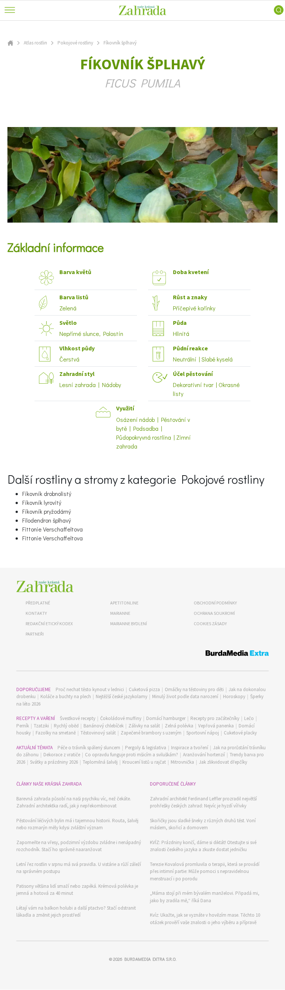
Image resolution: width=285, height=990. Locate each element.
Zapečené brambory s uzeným (151, 733)
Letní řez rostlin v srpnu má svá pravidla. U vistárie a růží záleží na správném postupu (78, 868)
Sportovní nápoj (202, 733)
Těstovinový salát (98, 733)
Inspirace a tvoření (189, 747)
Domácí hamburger (166, 718)
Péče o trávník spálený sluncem (89, 747)
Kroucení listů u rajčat (144, 762)
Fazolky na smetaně (56, 733)
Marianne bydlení (128, 623)
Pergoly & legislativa (145, 747)
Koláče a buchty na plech (65, 696)
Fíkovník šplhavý (120, 43)
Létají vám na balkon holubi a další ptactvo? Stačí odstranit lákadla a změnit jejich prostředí (76, 912)
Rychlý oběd (66, 726)
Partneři (35, 634)
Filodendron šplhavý (46, 520)
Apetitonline (124, 603)
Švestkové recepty (77, 718)
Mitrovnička (182, 762)
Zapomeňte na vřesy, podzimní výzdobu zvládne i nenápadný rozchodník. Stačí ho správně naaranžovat (78, 846)
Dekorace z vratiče (61, 754)
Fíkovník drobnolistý (46, 493)
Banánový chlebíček (103, 726)
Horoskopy (234, 696)
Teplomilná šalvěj (100, 762)
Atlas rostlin (35, 43)
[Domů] (44, 586)
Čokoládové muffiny (120, 718)
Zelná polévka (179, 726)
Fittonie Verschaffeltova (52, 529)
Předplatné (38, 603)
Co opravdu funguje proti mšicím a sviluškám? (131, 754)
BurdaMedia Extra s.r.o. (150, 959)
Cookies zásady (210, 623)
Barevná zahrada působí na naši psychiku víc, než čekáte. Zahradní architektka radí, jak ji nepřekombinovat (73, 802)
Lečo (249, 718)
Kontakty (36, 613)
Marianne (120, 613)
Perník (22, 726)
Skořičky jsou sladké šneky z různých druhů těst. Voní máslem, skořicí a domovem (203, 824)
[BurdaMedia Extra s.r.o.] (142, 654)
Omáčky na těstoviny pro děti (194, 689)
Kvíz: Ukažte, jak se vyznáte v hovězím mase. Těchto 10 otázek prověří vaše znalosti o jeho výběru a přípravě (205, 919)
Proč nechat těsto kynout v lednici (90, 689)
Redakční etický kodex (49, 623)
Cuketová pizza (144, 689)
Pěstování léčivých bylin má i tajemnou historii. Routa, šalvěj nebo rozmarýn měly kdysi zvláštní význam (77, 824)
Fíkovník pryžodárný (46, 511)
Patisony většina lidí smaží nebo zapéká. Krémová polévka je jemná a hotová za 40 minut (77, 890)
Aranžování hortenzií (204, 754)
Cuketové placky (240, 733)
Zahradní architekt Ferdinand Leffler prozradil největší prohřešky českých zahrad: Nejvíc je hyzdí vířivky (203, 802)
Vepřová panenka (216, 726)
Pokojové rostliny (75, 43)
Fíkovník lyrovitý (41, 502)
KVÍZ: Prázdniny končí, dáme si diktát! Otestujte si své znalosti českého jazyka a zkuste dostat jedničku (203, 846)
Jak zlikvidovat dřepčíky (223, 762)
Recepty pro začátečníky (214, 718)
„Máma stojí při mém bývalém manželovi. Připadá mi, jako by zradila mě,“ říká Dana (204, 897)
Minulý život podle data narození (185, 696)
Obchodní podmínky (215, 603)
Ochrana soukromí (214, 613)
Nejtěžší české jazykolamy (121, 696)
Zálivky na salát (144, 726)
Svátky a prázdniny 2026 (54, 762)
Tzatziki (41, 726)
